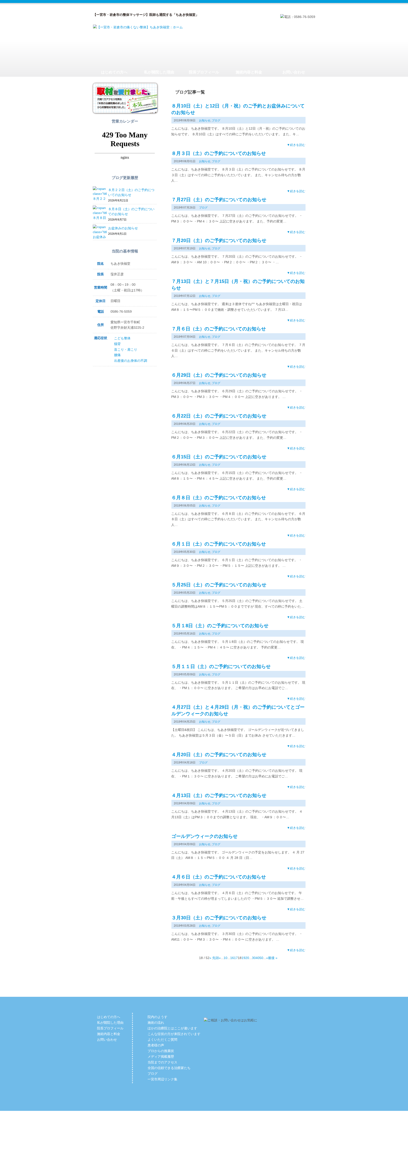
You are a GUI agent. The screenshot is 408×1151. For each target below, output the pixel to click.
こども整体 (122, 338)
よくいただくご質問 (162, 1039)
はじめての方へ (114, 72)
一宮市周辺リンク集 (162, 1079)
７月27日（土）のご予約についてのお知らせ (218, 199)
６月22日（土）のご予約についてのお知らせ (218, 415)
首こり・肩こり (125, 349)
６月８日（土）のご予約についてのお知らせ (218, 497)
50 (261, 958)
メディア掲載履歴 (161, 1056)
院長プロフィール (204, 72)
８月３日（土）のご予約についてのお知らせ (218, 153)
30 (254, 958)
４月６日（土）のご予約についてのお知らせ (218, 876)
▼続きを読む (296, 145)
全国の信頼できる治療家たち (169, 1068)
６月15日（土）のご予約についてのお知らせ (218, 456)
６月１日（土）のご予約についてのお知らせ (218, 543)
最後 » (272, 958)
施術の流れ (156, 1022)
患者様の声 (156, 1045)
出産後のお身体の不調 (130, 360)
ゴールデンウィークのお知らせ (204, 836)
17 (236, 958)
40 (257, 958)
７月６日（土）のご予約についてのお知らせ (218, 328)
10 (225, 958)
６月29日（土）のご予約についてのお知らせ (218, 375)
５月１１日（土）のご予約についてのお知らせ (221, 666)
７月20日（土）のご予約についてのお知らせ (218, 240)
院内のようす (157, 1017)
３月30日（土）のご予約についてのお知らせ (218, 917)
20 (247, 958)
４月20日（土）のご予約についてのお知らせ (218, 754)
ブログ (216, 120)
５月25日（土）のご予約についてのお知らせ (218, 584)
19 (243, 958)
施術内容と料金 (249, 72)
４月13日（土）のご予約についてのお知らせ (218, 795)
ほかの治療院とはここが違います (172, 1028)
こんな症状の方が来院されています (174, 1034)
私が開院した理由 (159, 72)
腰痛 (117, 355)
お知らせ (204, 120)
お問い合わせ (293, 72)
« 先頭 (214, 958)
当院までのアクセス (162, 1062)
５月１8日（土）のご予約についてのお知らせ (219, 625)
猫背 (117, 344)
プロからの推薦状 (161, 1051)
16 (232, 958)
